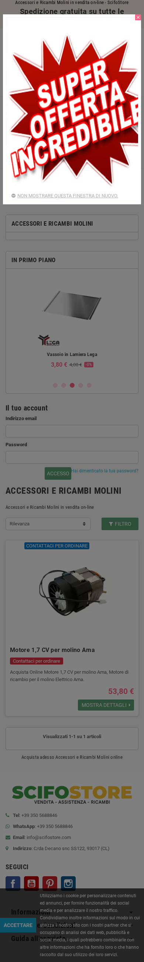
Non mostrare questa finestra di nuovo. (67, 195)
